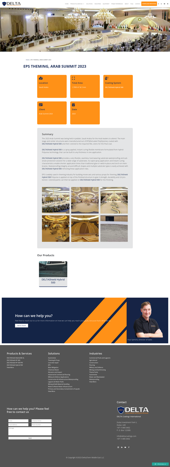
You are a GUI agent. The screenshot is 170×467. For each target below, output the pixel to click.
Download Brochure (149, 4)
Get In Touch (21, 326)
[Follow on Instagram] (118, 447)
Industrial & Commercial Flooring (59, 375)
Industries (97, 4)
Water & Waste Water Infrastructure (60, 386)
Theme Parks (93, 372)
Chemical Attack (53, 370)
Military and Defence (96, 367)
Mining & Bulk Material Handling (58, 384)
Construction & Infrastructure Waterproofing (63, 379)
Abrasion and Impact (55, 372)
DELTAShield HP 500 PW (15, 363)
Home (66, 4)
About (126, 4)
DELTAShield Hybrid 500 (15, 365)
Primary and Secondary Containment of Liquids (64, 389)
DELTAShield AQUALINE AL (15, 358)
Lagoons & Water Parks (56, 382)
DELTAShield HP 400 (13, 360)
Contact (137, 4)
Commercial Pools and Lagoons (99, 358)
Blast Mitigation (53, 367)
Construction (93, 363)
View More (10, 367)
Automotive (52, 358)
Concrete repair (53, 363)
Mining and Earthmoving (97, 370)
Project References (117, 4)
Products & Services (76, 4)
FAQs (131, 4)
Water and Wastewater (97, 377)
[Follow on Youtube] (125, 447)
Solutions (89, 4)
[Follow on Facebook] (128, 447)
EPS (49, 365)
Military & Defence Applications (58, 377)
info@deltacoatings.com (126, 436)
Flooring (92, 365)
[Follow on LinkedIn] (121, 447)
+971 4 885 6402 (123, 439)
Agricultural (93, 360)
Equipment (106, 4)
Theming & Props (54, 360)
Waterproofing (94, 379)
